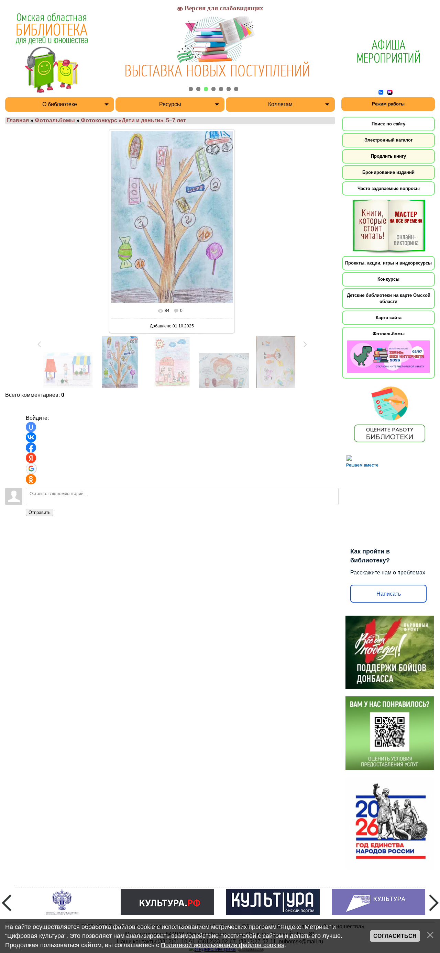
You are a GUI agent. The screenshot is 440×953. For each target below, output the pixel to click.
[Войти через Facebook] (31, 447)
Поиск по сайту (388, 123)
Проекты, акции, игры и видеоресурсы (388, 263)
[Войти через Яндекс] (31, 458)
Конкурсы (388, 279)
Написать (388, 594)
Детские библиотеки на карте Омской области (388, 298)
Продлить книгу (388, 156)
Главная (18, 120)
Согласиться (395, 936)
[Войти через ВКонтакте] (31, 437)
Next (434, 902)
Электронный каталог (388, 140)
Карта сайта (389, 317)
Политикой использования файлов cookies (222, 945)
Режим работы (388, 103)
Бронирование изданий (388, 172)
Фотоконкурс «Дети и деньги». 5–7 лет (133, 120)
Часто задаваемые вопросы (389, 188)
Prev (6, 902)
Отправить (40, 512)
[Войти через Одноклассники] (31, 479)
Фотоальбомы (55, 120)
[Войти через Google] (31, 468)
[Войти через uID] (31, 427)
